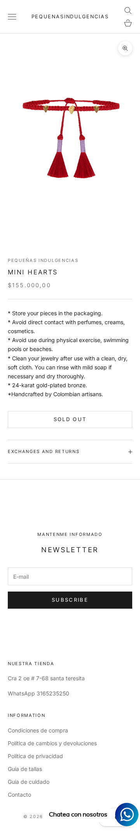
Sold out (70, 419)
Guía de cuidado (28, 781)
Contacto (19, 794)
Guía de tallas (25, 769)
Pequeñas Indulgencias (43, 260)
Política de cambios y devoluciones (52, 743)
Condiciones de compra (38, 730)
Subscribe (70, 600)
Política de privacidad (35, 756)
